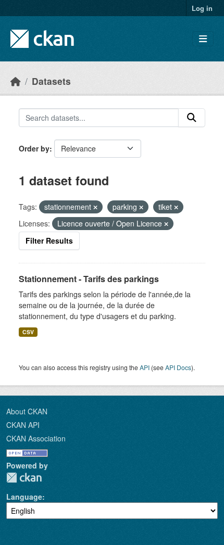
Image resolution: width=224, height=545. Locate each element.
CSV (28, 332)
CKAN (24, 477)
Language (24, 496)
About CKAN (26, 411)
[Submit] (191, 117)
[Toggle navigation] (203, 38)
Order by (34, 148)
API (145, 367)
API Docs (178, 367)
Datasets (51, 80)
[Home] (15, 80)
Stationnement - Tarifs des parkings (89, 279)
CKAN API (23, 425)
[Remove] (95, 207)
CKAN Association (36, 438)
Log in (202, 8)
